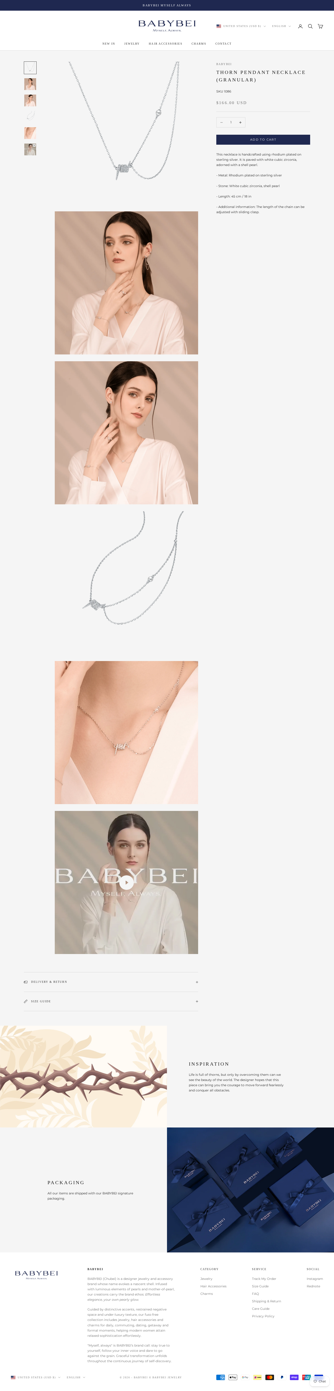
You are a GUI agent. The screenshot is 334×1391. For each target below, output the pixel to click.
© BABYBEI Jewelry (165, 1377)
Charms (206, 1294)
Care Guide (260, 1309)
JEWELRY (132, 44)
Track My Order (264, 1279)
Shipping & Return (266, 1301)
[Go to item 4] (30, 116)
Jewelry (206, 1279)
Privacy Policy (263, 1316)
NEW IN (108, 44)
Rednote (313, 1286)
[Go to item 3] (30, 100)
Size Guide (260, 1286)
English (279, 26)
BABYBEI (224, 64)
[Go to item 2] (30, 84)
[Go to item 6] (30, 149)
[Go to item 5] (30, 133)
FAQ (255, 1294)
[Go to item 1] (30, 67)
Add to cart (263, 140)
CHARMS (199, 44)
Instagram (315, 1279)
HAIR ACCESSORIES (165, 44)
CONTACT (223, 44)
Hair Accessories (213, 1286)
